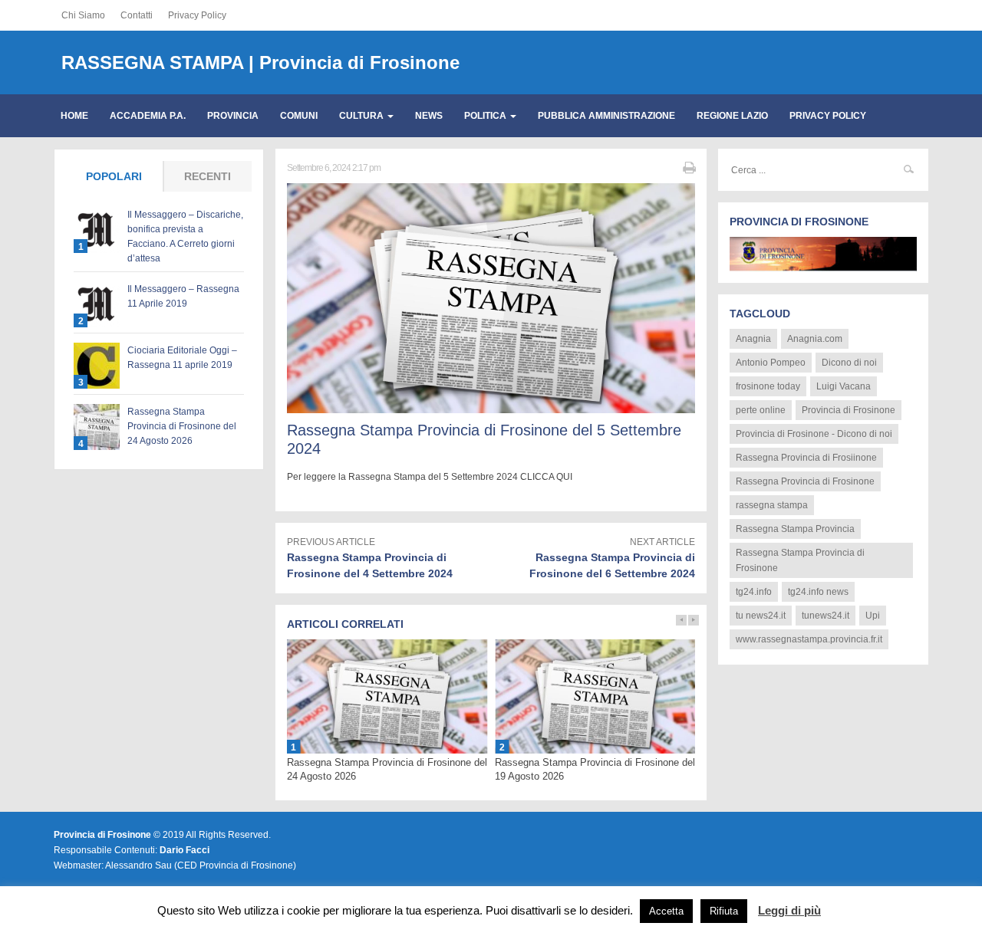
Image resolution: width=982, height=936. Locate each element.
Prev (681, 620)
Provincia (233, 115)
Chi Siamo (83, 15)
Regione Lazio (732, 115)
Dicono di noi (849, 362)
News (429, 115)
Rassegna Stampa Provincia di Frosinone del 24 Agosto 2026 (181, 426)
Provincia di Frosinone (848, 410)
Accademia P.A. (148, 115)
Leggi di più (789, 910)
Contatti (136, 15)
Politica (486, 115)
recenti (207, 176)
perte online (761, 410)
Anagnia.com (814, 338)
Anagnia (753, 338)
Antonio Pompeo (771, 362)
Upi (872, 615)
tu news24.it (761, 615)
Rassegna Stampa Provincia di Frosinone (800, 560)
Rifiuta (724, 911)
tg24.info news (818, 591)
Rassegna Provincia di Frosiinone (806, 457)
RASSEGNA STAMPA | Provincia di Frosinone (260, 62)
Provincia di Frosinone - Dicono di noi (814, 434)
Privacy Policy (197, 15)
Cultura (362, 115)
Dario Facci (184, 850)
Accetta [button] (666, 911)
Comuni (299, 115)
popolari (114, 176)
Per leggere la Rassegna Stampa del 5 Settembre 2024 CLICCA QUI (429, 476)
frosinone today (768, 386)
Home (74, 115)
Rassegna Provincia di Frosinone (805, 481)
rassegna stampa (772, 505)
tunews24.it (825, 615)
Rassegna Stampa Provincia (795, 529)
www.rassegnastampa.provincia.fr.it (809, 639)
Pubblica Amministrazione (606, 115)
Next (693, 620)
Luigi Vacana (843, 386)
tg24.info (754, 591)
